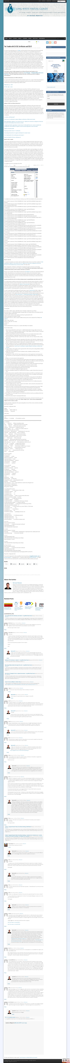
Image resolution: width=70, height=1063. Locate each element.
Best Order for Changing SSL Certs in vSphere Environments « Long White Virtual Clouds (20, 673)
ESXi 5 (29, 574)
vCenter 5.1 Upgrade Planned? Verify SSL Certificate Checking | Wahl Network (18, 826)
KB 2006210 (27, 271)
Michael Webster (10, 47)
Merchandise (42, 38)
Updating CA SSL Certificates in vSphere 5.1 (19, 938)
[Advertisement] (35, 26)
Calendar (25, 38)
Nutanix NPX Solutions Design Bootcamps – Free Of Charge (29, 607)
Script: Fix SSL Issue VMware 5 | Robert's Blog (13, 681)
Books (30, 38)
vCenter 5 (32, 574)
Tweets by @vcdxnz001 (51, 87)
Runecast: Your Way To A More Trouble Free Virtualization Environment (39, 609)
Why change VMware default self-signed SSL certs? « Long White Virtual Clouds (18, 665)
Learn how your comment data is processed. (28, 1057)
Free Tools (35, 38)
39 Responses (38, 47)
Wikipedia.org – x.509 (8, 84)
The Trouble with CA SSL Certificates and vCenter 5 (14, 135)
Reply (5, 629)
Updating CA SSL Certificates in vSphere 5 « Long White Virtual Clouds (17, 660)
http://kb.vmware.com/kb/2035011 (14, 922)
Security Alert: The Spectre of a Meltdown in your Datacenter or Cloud (19, 609)
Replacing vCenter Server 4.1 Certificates (12, 130)
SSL (30, 574)
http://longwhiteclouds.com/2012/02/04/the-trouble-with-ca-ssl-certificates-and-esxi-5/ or (20, 684)
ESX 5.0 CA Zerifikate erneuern (10, 1017)
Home (6, 38)
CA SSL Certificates (23, 47)
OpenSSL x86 (32, 290)
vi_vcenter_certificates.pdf (9, 117)
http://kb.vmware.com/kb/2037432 (14, 924)
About (10, 38)
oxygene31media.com (13, 1061)
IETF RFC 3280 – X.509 (8, 87)
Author (15, 38)
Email (48, 98)
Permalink (6, 616)
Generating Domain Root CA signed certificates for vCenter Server (17, 132)
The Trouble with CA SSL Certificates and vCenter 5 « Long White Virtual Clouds (18, 615)
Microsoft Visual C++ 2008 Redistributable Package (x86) (27, 294)
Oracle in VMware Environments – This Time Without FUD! (8, 608)
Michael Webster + (8, 557)
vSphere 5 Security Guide (9, 128)
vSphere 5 (38, 574)
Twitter (19, 50)
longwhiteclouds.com (34, 556)
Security (27, 47)
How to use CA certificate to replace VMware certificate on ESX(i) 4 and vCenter (19, 119)
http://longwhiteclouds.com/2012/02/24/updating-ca (19, 750)
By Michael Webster (35, 15)
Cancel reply (24, 1023)
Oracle (19, 38)
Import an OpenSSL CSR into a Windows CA (12, 137)
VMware (30, 47)
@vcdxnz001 (13, 651)
